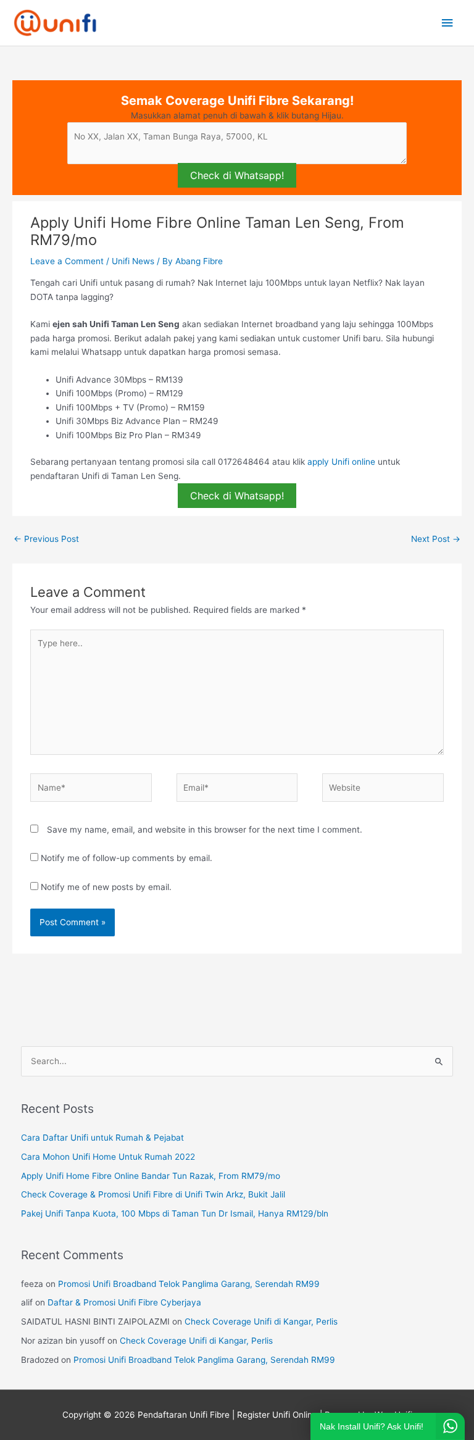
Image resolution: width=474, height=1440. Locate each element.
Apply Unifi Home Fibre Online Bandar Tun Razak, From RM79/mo (150, 1176)
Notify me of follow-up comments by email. (126, 858)
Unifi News (133, 261)
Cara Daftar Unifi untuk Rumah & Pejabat (102, 1137)
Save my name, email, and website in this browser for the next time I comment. (204, 829)
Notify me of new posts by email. (106, 887)
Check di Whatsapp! (237, 175)
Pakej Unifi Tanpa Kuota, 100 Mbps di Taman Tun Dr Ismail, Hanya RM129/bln (174, 1213)
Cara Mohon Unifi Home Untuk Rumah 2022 (108, 1157)
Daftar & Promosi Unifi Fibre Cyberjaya (124, 1302)
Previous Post (46, 539)
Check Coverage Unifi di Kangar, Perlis (261, 1321)
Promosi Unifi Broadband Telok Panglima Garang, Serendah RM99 (189, 1284)
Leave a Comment (67, 261)
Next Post (435, 539)
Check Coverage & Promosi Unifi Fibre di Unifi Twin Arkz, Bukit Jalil (153, 1194)
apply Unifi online (341, 462)
